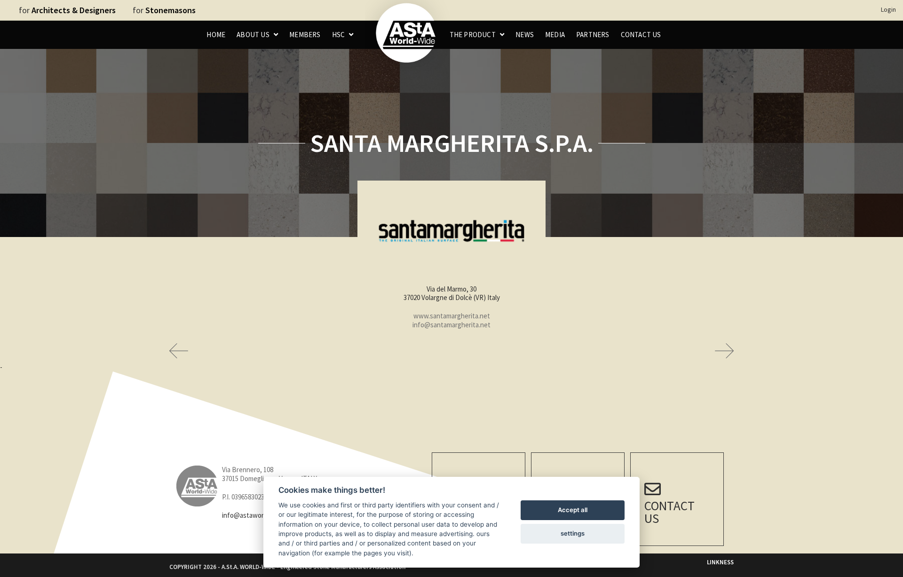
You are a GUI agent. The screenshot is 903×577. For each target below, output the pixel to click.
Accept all (572, 510)
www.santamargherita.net (451, 315)
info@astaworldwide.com (259, 515)
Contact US (669, 512)
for (67, 10)
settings (573, 533)
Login (888, 9)
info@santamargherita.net (451, 324)
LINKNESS (720, 562)
